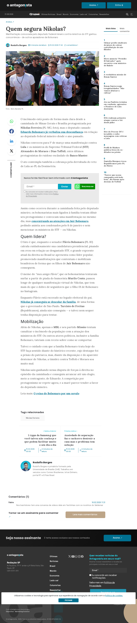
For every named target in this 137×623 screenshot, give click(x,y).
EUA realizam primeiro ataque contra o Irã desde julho (115, 121)
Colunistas (93, 14)
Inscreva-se (88, 186)
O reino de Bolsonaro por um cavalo (56, 393)
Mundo (66, 14)
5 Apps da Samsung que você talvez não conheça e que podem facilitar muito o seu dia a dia (39, 430)
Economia (74, 14)
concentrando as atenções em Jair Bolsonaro (59, 221)
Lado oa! (83, 14)
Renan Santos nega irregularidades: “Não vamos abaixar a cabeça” (114, 90)
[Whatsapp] (76, 556)
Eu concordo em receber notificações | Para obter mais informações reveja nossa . (42, 194)
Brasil (59, 14)
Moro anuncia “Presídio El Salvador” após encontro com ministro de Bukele (115, 62)
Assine (92, 5)
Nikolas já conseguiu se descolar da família (48, 301)
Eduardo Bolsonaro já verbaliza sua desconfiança (52, 132)
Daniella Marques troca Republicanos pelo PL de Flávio (114, 164)
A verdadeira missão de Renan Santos (114, 76)
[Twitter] (69, 556)
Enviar (64, 186)
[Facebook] (82, 556)
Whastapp (11, 121)
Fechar (68, 600)
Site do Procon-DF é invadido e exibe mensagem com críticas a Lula (115, 136)
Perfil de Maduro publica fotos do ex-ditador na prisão (114, 150)
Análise (9, 22)
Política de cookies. (114, 595)
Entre (118, 5)
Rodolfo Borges (19, 45)
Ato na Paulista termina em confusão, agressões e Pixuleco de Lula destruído (115, 106)
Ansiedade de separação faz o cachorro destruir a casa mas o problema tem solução (80, 430)
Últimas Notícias (48, 14)
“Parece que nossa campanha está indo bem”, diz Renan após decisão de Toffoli (113, 179)
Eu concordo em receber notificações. (104, 576)
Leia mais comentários (85, 515)
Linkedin (11, 141)
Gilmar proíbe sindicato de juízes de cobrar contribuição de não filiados (114, 47)
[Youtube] (73, 556)
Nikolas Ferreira (32, 418)
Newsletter (104, 14)
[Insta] (79, 556)
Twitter (11, 151)
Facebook (11, 131)
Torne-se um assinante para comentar (33, 513)
